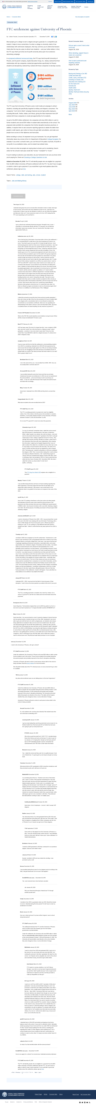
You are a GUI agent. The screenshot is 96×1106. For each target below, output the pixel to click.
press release (30, 663)
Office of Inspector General (45, 1102)
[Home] (13, 8)
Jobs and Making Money (49, 7)
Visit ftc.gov (90, 1)
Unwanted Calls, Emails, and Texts (62, 7)
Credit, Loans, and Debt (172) (77, 77)
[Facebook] (80, 1102)
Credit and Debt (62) (75, 75)
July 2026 (72, 105)
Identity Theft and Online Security (76, 7)
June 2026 (72, 107)
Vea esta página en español (82, 16)
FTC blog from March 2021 (34, 472)
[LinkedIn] (85, 1102)
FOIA (36, 1102)
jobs (34, 175)
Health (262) (72, 88)
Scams (86, 7)
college (18, 175)
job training (28, 175)
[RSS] (89, 1102)
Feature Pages (38, 1094)
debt (22, 175)
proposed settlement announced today (20, 58)
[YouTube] (87, 1102)
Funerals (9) (72, 85)
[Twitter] (82, 1102)
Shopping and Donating (30, 7)
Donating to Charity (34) (76, 79)
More (70, 114)
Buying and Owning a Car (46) (78, 73)
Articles (45, 1094)
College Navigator (52, 139)
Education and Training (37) (77, 81)
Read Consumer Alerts (68, 1)
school (38, 175)
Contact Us (19, 1102)
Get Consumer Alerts (80, 1)
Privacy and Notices (28, 1102)
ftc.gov (6, 1102)
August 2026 (73, 102)
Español (50, 1)
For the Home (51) (74, 83)
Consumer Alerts (16, 16)
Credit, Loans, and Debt (40, 7)
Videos (61, 1094)
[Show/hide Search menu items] (92, 7)
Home (8, 16)
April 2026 (72, 111)
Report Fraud (58, 1)
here (24, 169)
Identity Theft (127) (74, 90)
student (43, 175)
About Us (12, 1102)
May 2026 (72, 109)
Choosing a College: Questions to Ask (35, 157)
